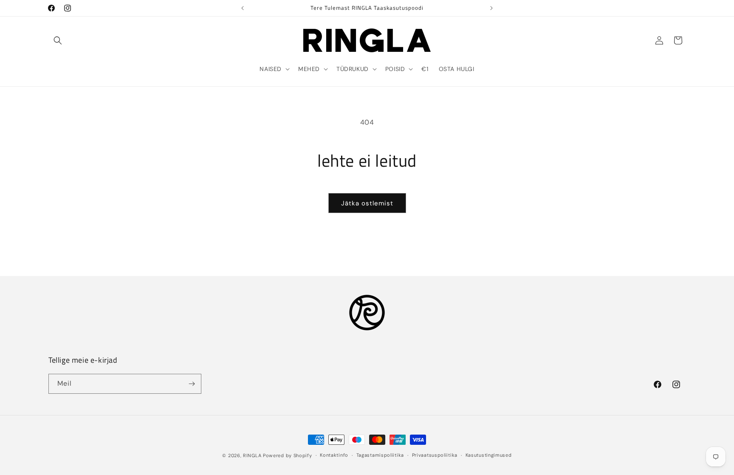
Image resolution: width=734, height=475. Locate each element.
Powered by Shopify (287, 455)
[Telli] (191, 384)
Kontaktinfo (334, 455)
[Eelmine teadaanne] (242, 8)
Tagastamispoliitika (380, 455)
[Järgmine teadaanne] (491, 8)
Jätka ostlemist (367, 203)
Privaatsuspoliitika (434, 455)
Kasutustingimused (489, 455)
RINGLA (252, 455)
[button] (57, 40)
